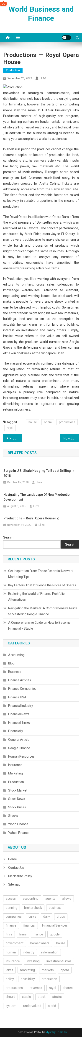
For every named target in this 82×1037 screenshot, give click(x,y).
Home (12, 859)
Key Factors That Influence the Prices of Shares (42, 585)
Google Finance (19, 748)
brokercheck (33, 907)
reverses (36, 988)
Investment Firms (59, 961)
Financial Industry (20, 706)
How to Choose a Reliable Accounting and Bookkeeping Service (71, 438)
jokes (9, 970)
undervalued (32, 1006)
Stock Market (17, 790)
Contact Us (16, 867)
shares (68, 988)
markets (48, 970)
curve (32, 916)
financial (29, 925)
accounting (30, 898)
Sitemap (14, 884)
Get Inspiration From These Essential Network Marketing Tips (40, 574)
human (11, 952)
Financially (15, 731)
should (10, 997)
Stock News (16, 799)
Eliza (42, 78)
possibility (28, 979)
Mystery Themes (56, 1032)
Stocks (13, 815)
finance (11, 925)
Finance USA (17, 697)
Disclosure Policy (20, 876)
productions (67, 422)
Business (14, 672)
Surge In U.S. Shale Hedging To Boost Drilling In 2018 (38, 473)
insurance (13, 961)
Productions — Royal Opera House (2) (16, 438)
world (52, 1006)
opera (48, 422)
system (11, 1006)
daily (46, 916)
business (55, 907)
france (38, 934)
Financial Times (19, 722)
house (32, 422)
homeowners (39, 943)
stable (26, 997)
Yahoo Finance (18, 833)
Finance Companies (22, 688)
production (49, 979)
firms (23, 934)
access (11, 898)
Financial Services (55, 925)
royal (10, 427)
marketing (27, 970)
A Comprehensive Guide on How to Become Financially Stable (39, 625)
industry (28, 952)
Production (13, 70)
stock (42, 997)
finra (9, 934)
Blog (11, 663)
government (14, 943)
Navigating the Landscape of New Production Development (37, 497)
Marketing (15, 773)
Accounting (16, 655)
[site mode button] (66, 37)
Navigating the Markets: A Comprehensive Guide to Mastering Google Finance (42, 611)
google (55, 934)
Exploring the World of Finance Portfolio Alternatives (36, 596)
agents (50, 898)
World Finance (18, 824)
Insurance (15, 765)
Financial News (18, 714)
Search (8, 537)
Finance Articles (19, 680)
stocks (57, 997)
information (49, 952)
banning (11, 907)
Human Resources (21, 756)
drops (61, 916)
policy (10, 979)
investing (33, 961)
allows (66, 898)
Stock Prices (17, 807)
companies (14, 916)
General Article (18, 739)
